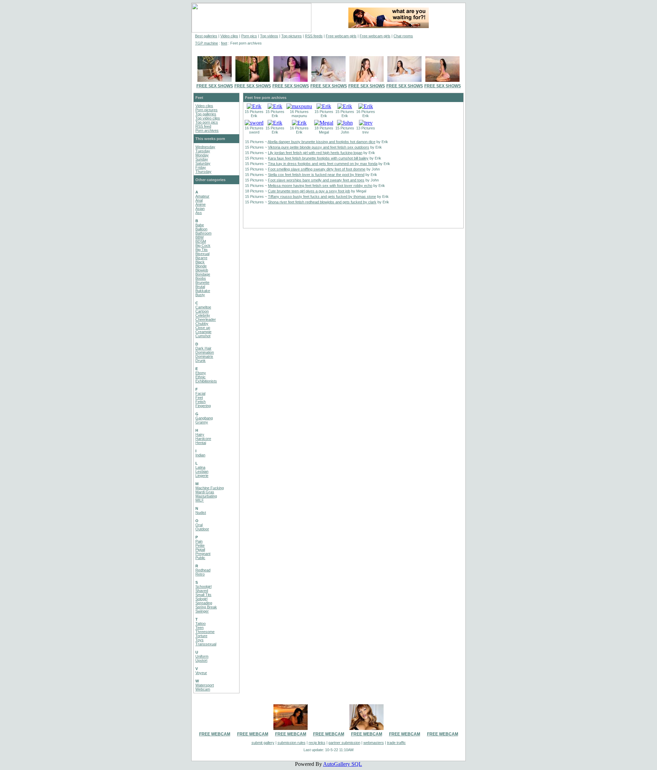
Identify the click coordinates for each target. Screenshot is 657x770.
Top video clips (207, 118)
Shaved (201, 591)
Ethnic (200, 377)
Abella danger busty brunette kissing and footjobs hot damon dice (321, 142)
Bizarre (201, 258)
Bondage (202, 274)
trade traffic (396, 743)
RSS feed (203, 126)
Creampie (203, 332)
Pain (199, 541)
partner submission (344, 743)
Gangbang (204, 418)
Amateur (202, 196)
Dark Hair (203, 348)
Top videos (269, 36)
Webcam (202, 689)
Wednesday (205, 147)
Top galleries (205, 114)
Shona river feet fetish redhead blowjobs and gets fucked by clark (322, 202)
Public (200, 558)
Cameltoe (203, 307)
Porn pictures (206, 110)
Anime (200, 204)
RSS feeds (314, 36)
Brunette (202, 282)
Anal (199, 200)
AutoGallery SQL (342, 764)
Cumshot (202, 336)
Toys (199, 640)
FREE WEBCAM (214, 734)
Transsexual (205, 644)
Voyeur (201, 673)
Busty (200, 295)
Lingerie (201, 476)
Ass (198, 213)
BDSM (200, 241)
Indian (200, 455)
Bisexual (202, 254)
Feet (199, 397)
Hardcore (203, 439)
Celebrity (202, 315)
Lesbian (201, 471)
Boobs (200, 278)
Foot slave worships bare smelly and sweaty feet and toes (316, 180)
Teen (199, 628)
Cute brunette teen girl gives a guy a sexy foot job (309, 191)
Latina (200, 467)
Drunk (200, 360)
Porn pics (249, 36)
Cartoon (202, 311)
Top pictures (291, 36)
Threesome (205, 632)
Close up (202, 328)
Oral (199, 525)
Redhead (202, 570)
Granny (201, 422)
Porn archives (207, 130)
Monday (202, 155)
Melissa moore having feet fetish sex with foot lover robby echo (320, 186)
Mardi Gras (204, 492)
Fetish (200, 402)
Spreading (203, 603)
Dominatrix (204, 356)
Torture (201, 636)
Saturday (202, 163)
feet (224, 43)
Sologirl (201, 599)
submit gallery (263, 743)
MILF (199, 500)
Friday (200, 167)
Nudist (200, 512)
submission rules (292, 743)
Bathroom (203, 233)
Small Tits (203, 595)
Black (200, 262)
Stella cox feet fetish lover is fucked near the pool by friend (316, 175)
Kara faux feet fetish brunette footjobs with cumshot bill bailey (318, 158)
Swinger (202, 611)
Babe (199, 225)
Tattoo (200, 623)
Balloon (201, 229)
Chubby (201, 323)
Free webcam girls (341, 36)
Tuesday (202, 151)
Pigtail (200, 549)
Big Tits (201, 250)
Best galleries (206, 36)
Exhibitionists (206, 381)
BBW (199, 237)
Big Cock (202, 245)
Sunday (201, 159)
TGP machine (206, 43)
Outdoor (202, 529)
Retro (200, 574)
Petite (200, 545)
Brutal (200, 287)
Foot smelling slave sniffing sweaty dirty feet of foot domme (316, 169)
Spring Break (206, 607)
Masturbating (206, 496)
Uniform (201, 656)
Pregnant (202, 554)
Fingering (203, 406)
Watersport (204, 685)
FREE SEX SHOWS (214, 86)
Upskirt (201, 660)
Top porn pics (206, 122)
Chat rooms (403, 36)
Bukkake (202, 291)
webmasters (373, 743)
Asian (200, 208)
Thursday (203, 171)
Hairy (199, 434)
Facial (200, 393)
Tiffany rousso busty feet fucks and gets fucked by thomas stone (322, 196)
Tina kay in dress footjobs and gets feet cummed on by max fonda (322, 164)
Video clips (229, 36)
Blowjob (201, 270)
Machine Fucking (209, 488)
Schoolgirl (203, 586)
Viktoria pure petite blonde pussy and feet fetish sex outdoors (318, 147)
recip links (317, 743)
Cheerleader (205, 319)
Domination (204, 352)
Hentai (200, 443)
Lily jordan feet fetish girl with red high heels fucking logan (315, 153)
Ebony (200, 373)
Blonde (201, 266)
